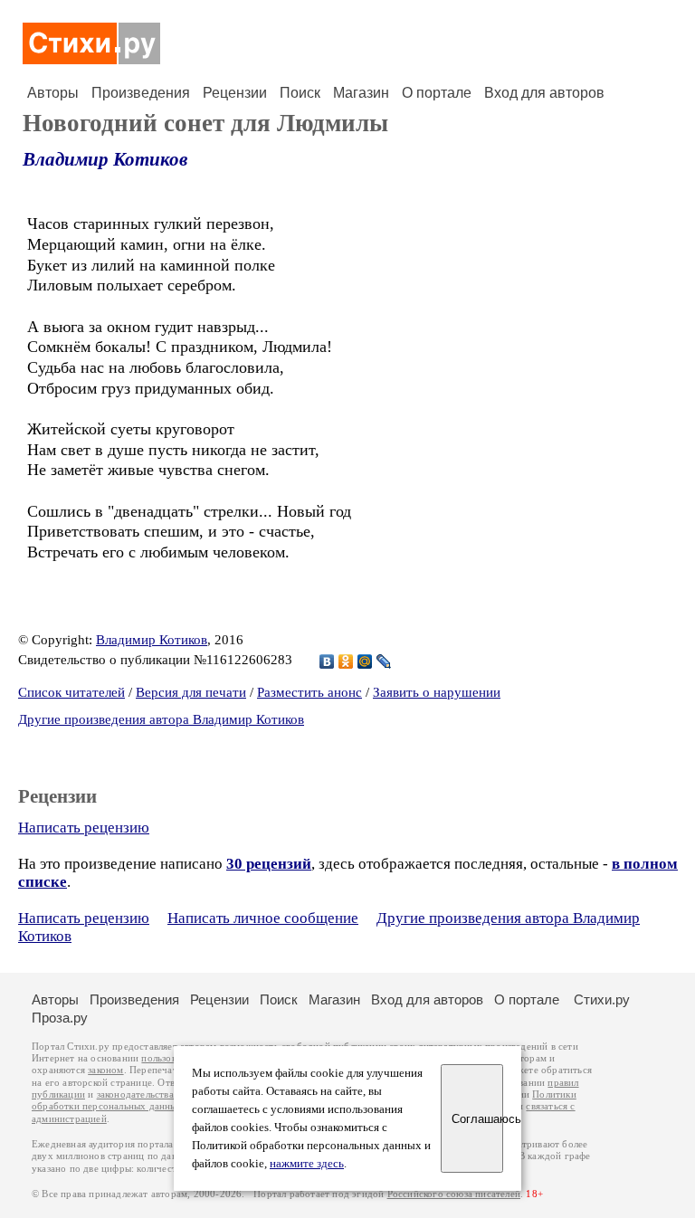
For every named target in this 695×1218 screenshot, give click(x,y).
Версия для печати (191, 692)
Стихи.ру (602, 999)
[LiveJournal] (384, 661)
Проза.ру (60, 1017)
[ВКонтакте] (327, 661)
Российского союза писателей (453, 1194)
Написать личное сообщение (262, 918)
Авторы (53, 92)
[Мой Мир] (365, 661)
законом (105, 1070)
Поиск (300, 92)
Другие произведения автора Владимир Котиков (161, 719)
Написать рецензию (83, 827)
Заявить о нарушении (436, 692)
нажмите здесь (307, 1163)
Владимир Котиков (105, 159)
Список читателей (71, 692)
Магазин (361, 92)
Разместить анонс (309, 692)
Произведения (140, 92)
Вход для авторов (544, 92)
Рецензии (235, 92)
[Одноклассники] (346, 661)
